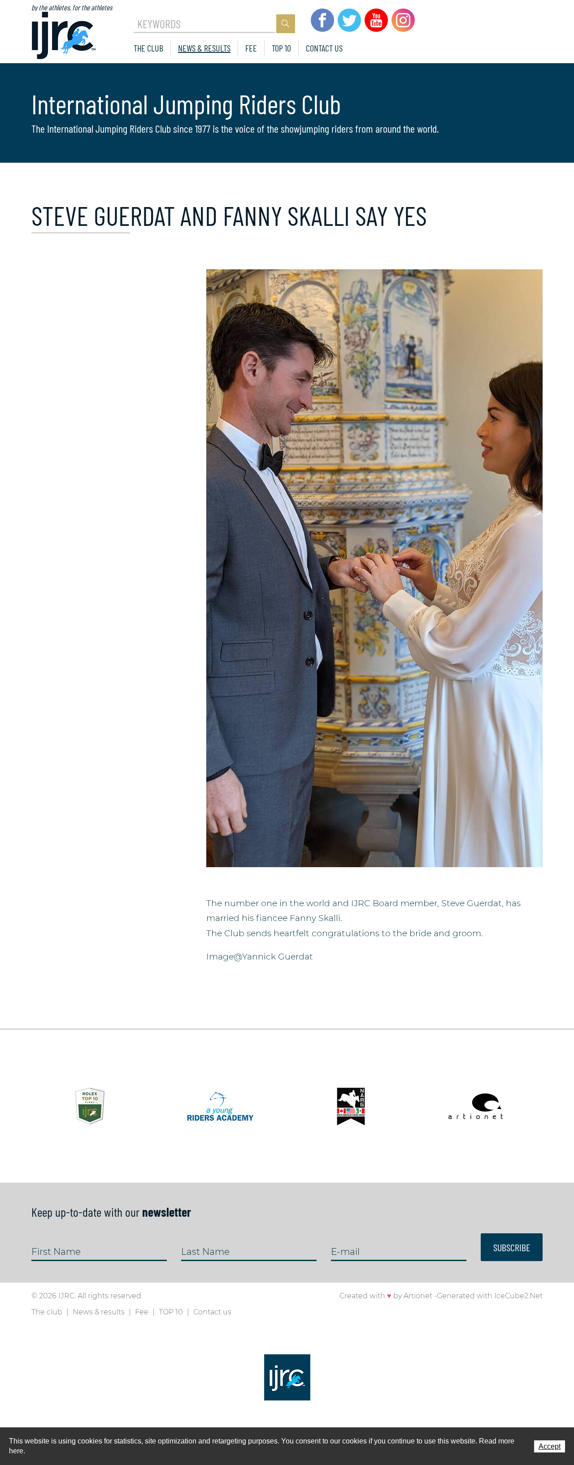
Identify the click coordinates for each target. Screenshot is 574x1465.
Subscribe (511, 1247)
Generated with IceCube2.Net (490, 1296)
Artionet (418, 1296)
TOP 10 (281, 48)
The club (148, 48)
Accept (550, 1446)
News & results (204, 48)
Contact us (324, 48)
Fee (251, 48)
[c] (374, 567)
